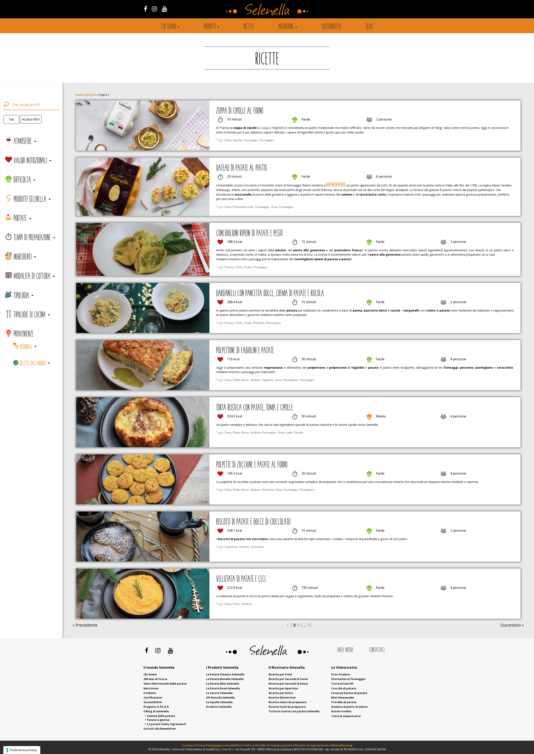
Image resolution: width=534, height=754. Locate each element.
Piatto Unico (241, 380)
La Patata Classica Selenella (225, 674)
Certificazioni (153, 697)
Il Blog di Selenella (156, 711)
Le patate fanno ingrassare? (166, 724)
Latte (289, 432)
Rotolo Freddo (341, 711)
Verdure (255, 380)
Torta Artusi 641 (342, 683)
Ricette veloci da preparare (288, 702)
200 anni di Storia (155, 679)
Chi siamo (168, 27)
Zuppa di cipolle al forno (239, 111)
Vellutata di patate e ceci (241, 579)
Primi (239, 267)
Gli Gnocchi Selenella (220, 697)
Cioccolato (257, 546)
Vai (11, 119)
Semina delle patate (161, 716)
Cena (228, 140)
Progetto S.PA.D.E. (156, 707)
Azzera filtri (31, 119)
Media (380, 416)
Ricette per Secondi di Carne (288, 679)
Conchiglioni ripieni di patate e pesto (249, 234)
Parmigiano (273, 322)
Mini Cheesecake (342, 697)
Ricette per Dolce (281, 693)
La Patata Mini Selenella (222, 683)
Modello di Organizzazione (274, 745)
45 (309, 625)
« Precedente (85, 625)
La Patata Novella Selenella (225, 679)
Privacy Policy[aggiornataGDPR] (217, 745)
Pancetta (258, 322)
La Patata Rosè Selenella (223, 688)
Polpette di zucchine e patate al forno (251, 465)
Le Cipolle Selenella (219, 702)
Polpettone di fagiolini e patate (245, 351)
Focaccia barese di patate (349, 693)
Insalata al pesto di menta (349, 707)
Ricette (249, 27)
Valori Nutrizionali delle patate (165, 683)
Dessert (244, 546)
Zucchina (268, 489)
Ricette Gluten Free (282, 697)
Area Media (345, 650)
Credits (247, 745)
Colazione (231, 546)
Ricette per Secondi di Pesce (288, 683)
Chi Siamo (150, 674)
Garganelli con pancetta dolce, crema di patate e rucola (270, 294)
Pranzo (229, 267)
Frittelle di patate (343, 702)
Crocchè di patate (343, 688)
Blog (369, 27)
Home (79, 95)
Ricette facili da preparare (287, 707)
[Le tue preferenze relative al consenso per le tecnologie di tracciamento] (21, 750)
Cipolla (237, 140)
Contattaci (376, 650)
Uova (274, 207)
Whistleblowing (341, 745)
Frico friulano (340, 674)
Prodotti (210, 27)
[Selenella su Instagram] (154, 9)
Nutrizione (286, 27)
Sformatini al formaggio (348, 679)
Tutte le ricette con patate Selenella (294, 711)
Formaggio (251, 140)
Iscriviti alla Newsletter (160, 728)
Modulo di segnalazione (312, 745)
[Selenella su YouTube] (164, 9)
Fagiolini (267, 380)
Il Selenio (150, 693)
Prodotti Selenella (219, 707)
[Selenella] (267, 9)
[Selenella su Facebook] (145, 9)
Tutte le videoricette (346, 716)
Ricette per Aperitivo (283, 688)
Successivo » (512, 625)
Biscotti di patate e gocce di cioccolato (253, 522)
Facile (305, 119)
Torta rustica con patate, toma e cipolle (254, 408)
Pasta (247, 267)
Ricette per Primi (280, 674)
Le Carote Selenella (219, 693)
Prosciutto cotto (243, 207)
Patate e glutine (158, 720)
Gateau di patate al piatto (241, 168)
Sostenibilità (331, 27)
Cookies (187, 745)
